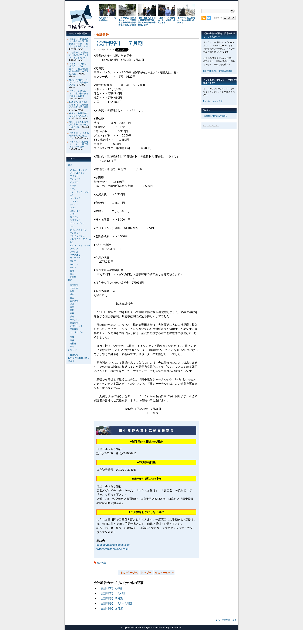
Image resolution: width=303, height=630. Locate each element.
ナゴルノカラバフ (78, 229)
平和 (72, 346)
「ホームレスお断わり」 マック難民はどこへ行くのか (78, 144)
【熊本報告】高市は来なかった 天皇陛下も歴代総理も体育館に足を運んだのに (127, 21)
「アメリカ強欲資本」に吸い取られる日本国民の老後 (78, 93)
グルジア (74, 204)
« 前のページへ (128, 572)
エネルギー (75, 288)
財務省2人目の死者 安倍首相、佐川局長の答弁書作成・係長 (79, 104)
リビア (73, 261)
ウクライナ (75, 198)
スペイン (74, 217)
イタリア (74, 182)
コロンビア (75, 211)
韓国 (72, 274)
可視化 (73, 343)
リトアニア (75, 258)
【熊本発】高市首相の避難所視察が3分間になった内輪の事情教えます (147, 21)
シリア (73, 214)
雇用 (72, 313)
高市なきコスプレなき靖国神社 (107, 19)
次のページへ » (164, 572)
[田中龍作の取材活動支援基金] (217, 71)
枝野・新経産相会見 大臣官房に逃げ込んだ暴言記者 (79, 124)
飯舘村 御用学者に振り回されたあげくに (78, 116)
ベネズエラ (75, 255)
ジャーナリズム (75, 332)
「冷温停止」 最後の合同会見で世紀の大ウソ (79, 135)
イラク (73, 185)
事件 (72, 340)
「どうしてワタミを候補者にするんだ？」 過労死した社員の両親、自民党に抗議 (78, 69)
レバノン (74, 264)
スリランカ (75, 220)
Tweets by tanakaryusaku (215, 116)
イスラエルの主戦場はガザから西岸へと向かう (186, 20)
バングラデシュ (77, 236)
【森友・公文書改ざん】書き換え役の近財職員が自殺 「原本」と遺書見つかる (78, 43)
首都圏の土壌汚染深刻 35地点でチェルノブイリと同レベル (79, 55)
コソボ (73, 207)
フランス (74, 248)
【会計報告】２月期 (110, 608)
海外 (70, 165)
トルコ (73, 226)
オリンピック (76, 326)
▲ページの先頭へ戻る (226, 620)
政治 (72, 291)
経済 (72, 307)
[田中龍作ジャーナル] (80, 27)
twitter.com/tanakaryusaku (112, 548)
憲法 (72, 310)
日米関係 (74, 301)
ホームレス (75, 320)
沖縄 (72, 304)
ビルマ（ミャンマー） (80, 245)
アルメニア (75, 179)
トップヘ (146, 572)
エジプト (74, 201)
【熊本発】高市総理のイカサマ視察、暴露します (166, 20)
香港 (72, 270)
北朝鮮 (73, 277)
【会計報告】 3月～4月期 (115, 603)
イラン (73, 188)
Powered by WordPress (211, 126)
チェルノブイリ (77, 223)
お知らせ (72, 350)
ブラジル (74, 252)
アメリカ (74, 176)
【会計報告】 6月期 (111, 593)
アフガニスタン (77, 173)
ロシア (73, 267)
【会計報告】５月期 (110, 598)
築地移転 (74, 329)
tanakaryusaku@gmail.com (113, 544)
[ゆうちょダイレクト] (213, 101)
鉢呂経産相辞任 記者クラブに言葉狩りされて (78, 82)
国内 (70, 280)
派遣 (72, 316)
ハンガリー (75, 233)
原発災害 (74, 285)
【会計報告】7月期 (110, 588)
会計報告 (102, 34)
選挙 (72, 294)
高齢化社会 (75, 323)
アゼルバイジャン (78, 170)
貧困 (72, 297)
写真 (72, 337)
